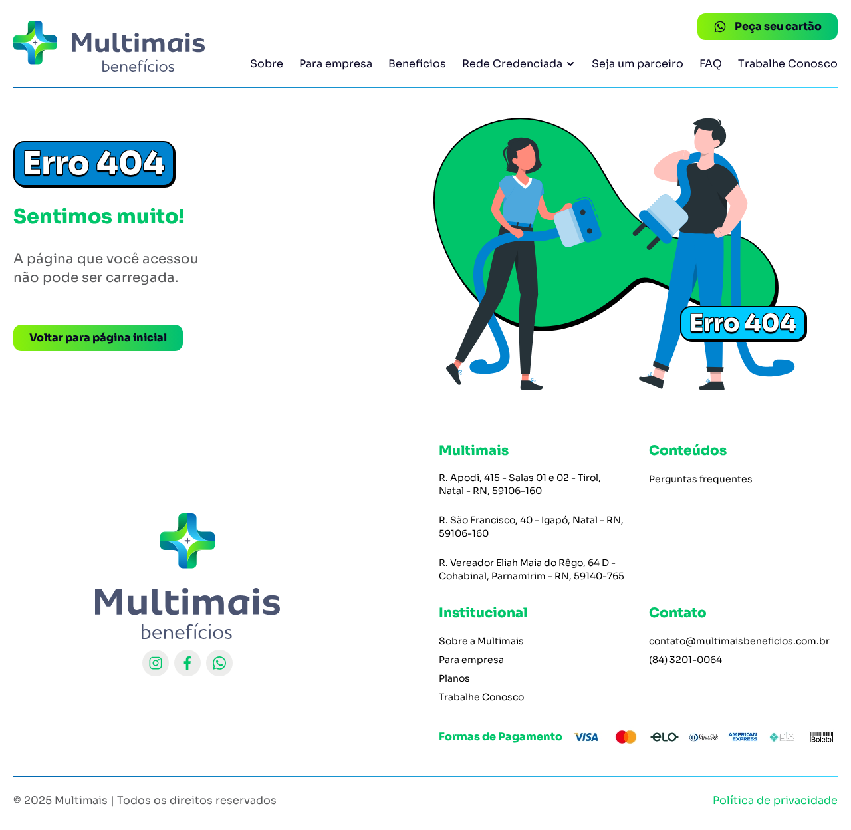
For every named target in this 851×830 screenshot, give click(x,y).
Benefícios (417, 63)
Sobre (266, 63)
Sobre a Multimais (481, 641)
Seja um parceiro (637, 63)
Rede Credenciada (512, 63)
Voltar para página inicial (98, 338)
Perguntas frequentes (701, 479)
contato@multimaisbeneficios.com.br (739, 641)
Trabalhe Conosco (788, 63)
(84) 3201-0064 (685, 660)
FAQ (710, 63)
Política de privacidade (775, 800)
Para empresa (335, 63)
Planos (454, 678)
